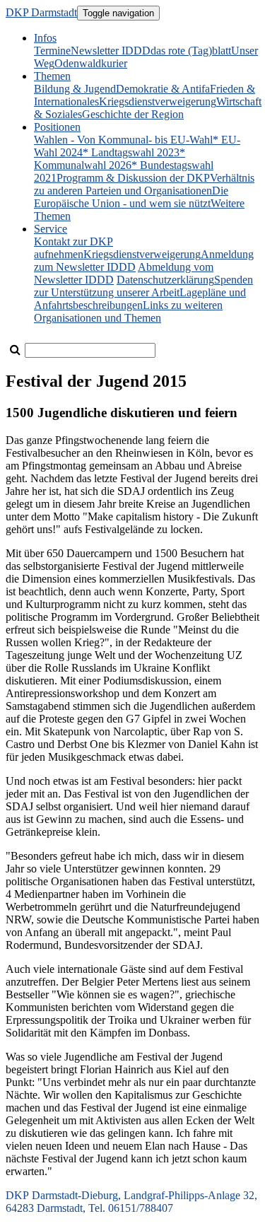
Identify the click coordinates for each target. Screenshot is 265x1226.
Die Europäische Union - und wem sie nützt (131, 197)
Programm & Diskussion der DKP (133, 178)
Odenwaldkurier (90, 63)
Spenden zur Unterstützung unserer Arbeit (143, 286)
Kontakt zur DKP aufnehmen (73, 247)
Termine (52, 51)
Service (50, 229)
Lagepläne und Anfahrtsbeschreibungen (140, 298)
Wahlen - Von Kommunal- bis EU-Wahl (123, 140)
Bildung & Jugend (75, 89)
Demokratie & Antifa (163, 89)
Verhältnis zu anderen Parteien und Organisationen (144, 184)
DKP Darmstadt (41, 12)
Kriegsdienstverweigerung (157, 101)
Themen (52, 76)
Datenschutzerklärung (165, 280)
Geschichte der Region (133, 114)
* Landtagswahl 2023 (131, 152)
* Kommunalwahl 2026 (109, 158)
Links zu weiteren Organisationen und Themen (128, 311)
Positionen (57, 127)
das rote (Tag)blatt (191, 51)
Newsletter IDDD (111, 51)
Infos (45, 38)
